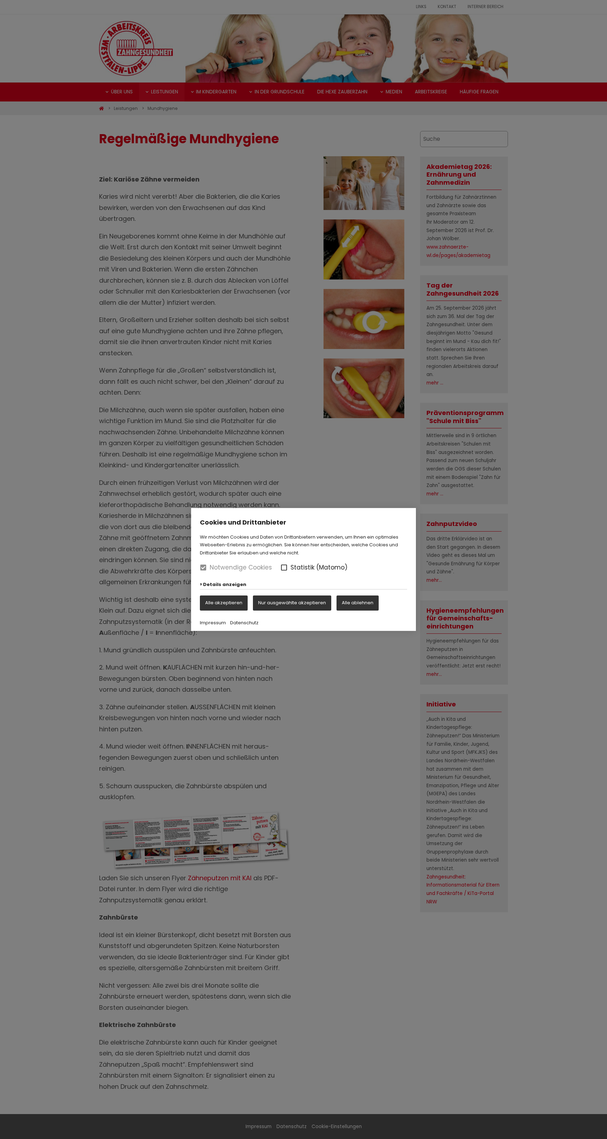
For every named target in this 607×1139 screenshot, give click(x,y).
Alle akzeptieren (223, 602)
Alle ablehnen (357, 602)
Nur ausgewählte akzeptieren (292, 602)
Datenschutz (244, 622)
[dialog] (303, 569)
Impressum (213, 622)
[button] (284, 567)
